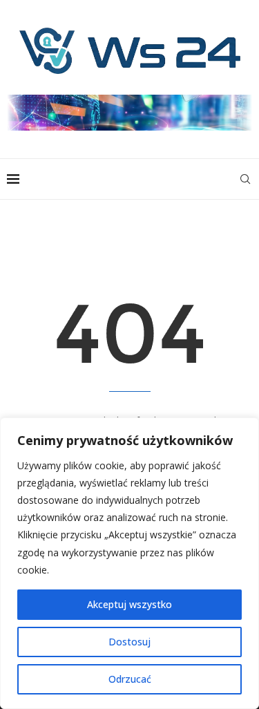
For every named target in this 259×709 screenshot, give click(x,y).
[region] (129, 563)
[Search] (245, 179)
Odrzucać (129, 679)
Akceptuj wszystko (129, 604)
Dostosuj (129, 641)
